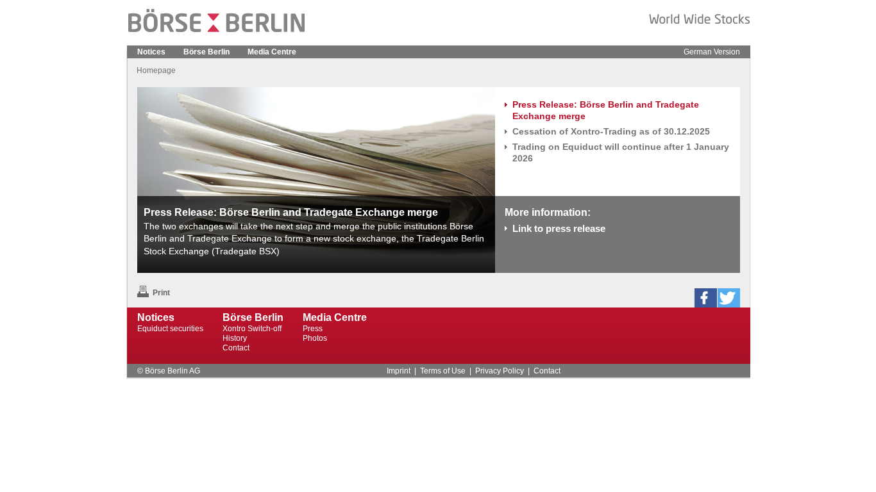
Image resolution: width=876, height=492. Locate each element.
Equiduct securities (170, 328)
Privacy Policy (499, 370)
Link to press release (558, 228)
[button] (706, 298)
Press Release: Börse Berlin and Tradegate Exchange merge (605, 110)
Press (313, 328)
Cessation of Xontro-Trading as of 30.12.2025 (611, 131)
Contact (236, 347)
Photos (315, 338)
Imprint (398, 370)
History (235, 338)
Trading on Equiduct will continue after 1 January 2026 (620, 152)
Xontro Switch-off (252, 328)
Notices (151, 51)
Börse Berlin (206, 51)
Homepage (156, 70)
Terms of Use (443, 370)
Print (161, 292)
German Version (712, 51)
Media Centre (272, 51)
